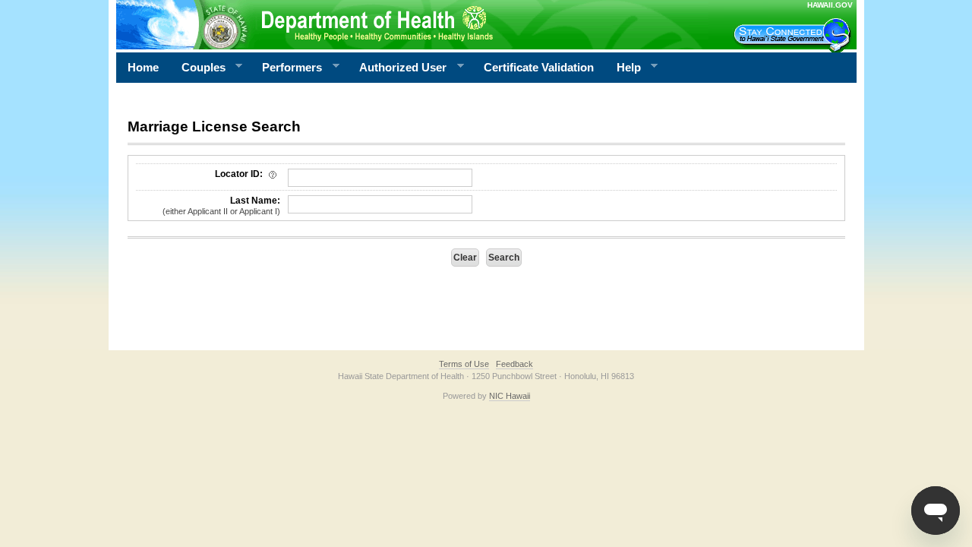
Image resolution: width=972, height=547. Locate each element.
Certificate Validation (539, 67)
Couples (198, 67)
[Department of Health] (412, 24)
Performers (286, 67)
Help (623, 67)
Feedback (514, 363)
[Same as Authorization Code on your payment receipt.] (272, 174)
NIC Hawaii (509, 395)
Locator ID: (240, 174)
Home (143, 67)
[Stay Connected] (794, 35)
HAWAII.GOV (830, 5)
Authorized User (397, 67)
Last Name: (221, 205)
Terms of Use (464, 363)
